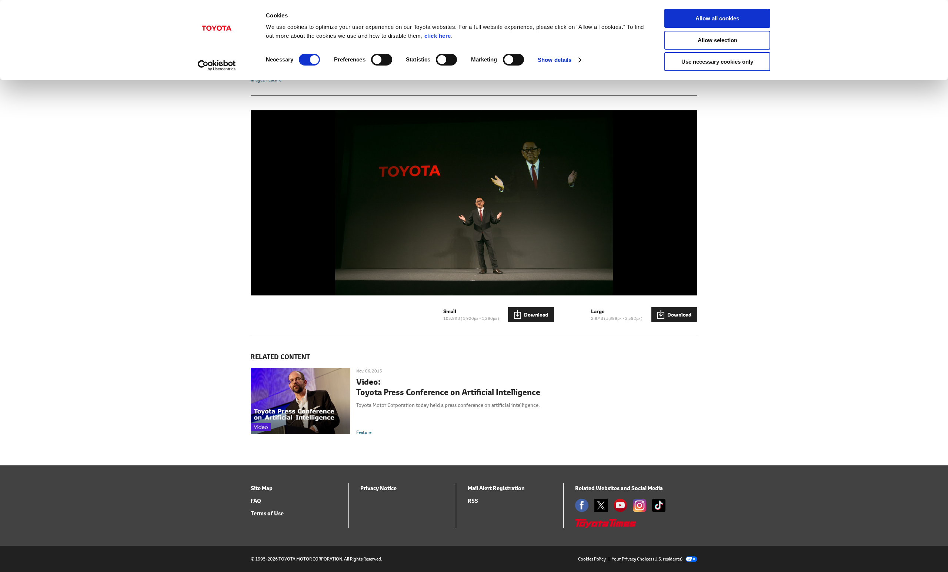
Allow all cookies (717, 18)
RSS (473, 501)
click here (437, 36)
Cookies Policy (592, 559)
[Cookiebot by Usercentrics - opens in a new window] (216, 65)
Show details (554, 60)
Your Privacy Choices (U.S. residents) (647, 559)
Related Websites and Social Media (619, 488)
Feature (363, 432)
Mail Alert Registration (496, 488)
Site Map (262, 488)
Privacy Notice (378, 488)
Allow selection (717, 40)
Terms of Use (267, 513)
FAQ (256, 501)
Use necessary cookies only (717, 61)
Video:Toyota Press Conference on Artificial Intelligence (448, 387)
